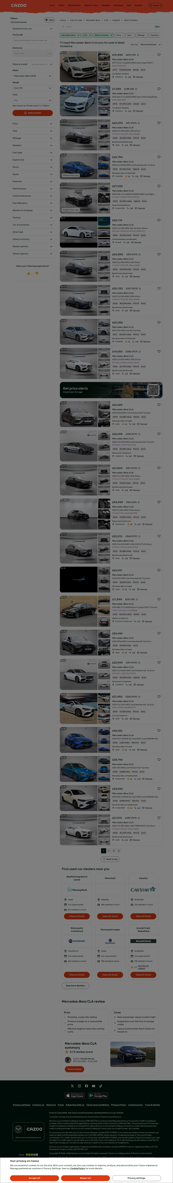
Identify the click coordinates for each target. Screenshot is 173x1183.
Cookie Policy (77, 1168)
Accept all (34, 1178)
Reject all (85, 1178)
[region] (86, 1170)
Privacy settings (136, 1178)
